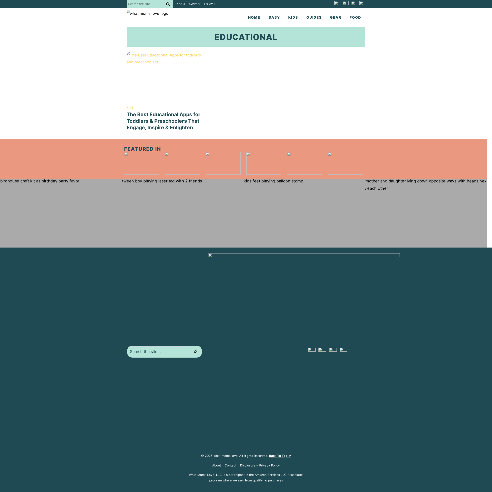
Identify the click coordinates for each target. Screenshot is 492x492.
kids (293, 17)
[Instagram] (354, 4)
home (254, 17)
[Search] (195, 351)
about (181, 4)
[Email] (362, 4)
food (355, 17)
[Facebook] (346, 4)
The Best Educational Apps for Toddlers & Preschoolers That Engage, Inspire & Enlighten (163, 120)
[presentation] (164, 76)
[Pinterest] (337, 4)
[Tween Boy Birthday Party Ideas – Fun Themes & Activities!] (183, 213)
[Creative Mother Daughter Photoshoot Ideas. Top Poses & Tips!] (426, 213)
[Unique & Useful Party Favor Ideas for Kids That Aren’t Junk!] (61, 213)
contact (194, 4)
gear (335, 17)
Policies (209, 4)
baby (274, 17)
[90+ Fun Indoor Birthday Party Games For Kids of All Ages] (304, 213)
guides (314, 17)
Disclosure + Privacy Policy (260, 465)
